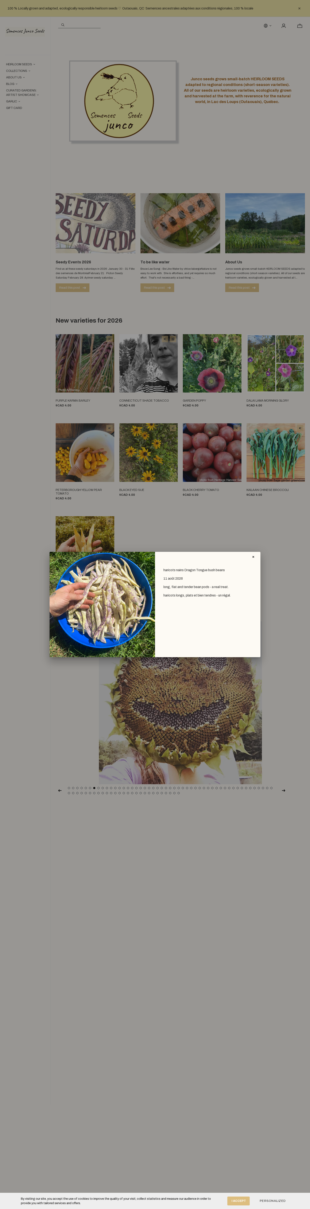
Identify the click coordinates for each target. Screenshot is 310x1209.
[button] (272, 1201)
